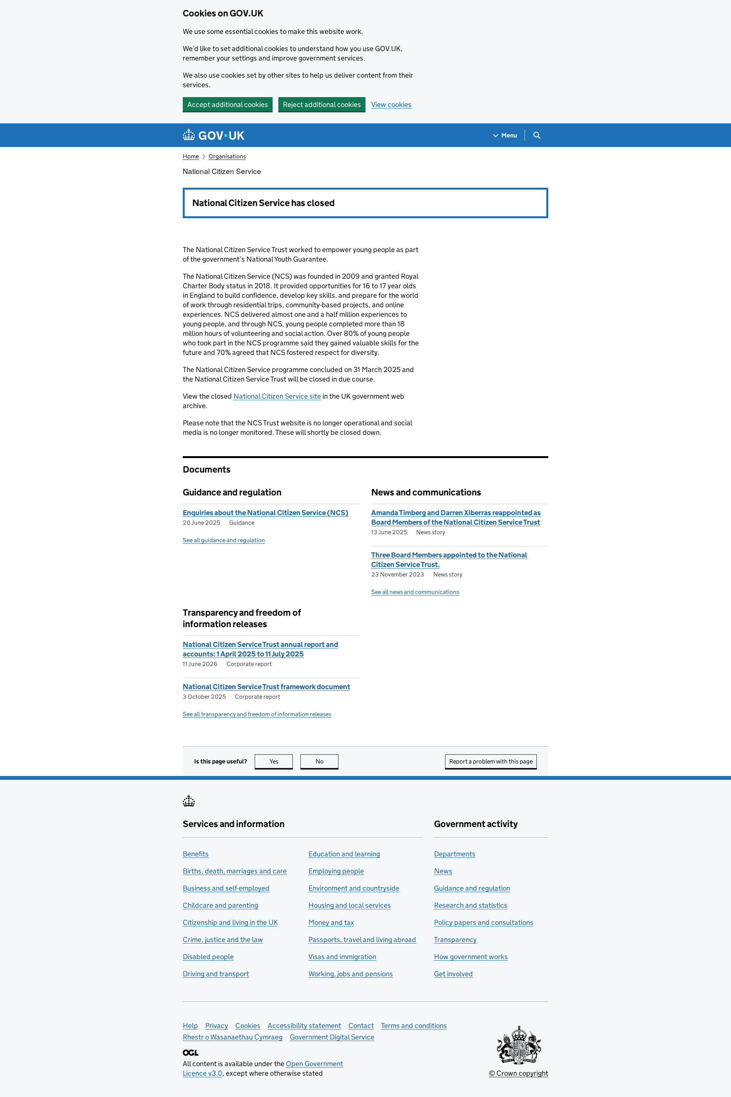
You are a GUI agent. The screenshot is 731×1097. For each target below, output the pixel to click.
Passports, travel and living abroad (362, 939)
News (443, 871)
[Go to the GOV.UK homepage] (213, 135)
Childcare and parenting (220, 905)
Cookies (247, 1025)
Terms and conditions (414, 1025)
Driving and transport (216, 973)
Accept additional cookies (227, 104)
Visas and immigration (342, 956)
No (327, 761)
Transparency (455, 939)
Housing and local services (349, 905)
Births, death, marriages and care (235, 871)
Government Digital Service (332, 1037)
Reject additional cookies (322, 104)
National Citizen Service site (277, 396)
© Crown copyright (518, 1073)
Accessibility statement (304, 1025)
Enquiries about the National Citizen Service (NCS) (265, 512)
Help (190, 1025)
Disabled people (208, 956)
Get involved (453, 973)
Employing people (336, 871)
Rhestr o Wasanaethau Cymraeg (233, 1037)
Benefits (196, 853)
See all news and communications (415, 592)
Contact (361, 1025)
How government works (471, 956)
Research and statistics (471, 905)
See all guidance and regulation (224, 540)
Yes (281, 761)
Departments (455, 853)
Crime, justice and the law (223, 939)
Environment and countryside (353, 888)
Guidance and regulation (472, 888)
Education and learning (344, 853)
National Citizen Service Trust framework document (266, 686)
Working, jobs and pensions (350, 973)
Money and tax (331, 922)
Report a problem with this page (491, 761)
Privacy (216, 1025)
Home (191, 156)
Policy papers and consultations (483, 922)
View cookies (391, 104)
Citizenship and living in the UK (230, 922)
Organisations (227, 156)
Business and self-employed (226, 888)
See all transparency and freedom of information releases (257, 714)
